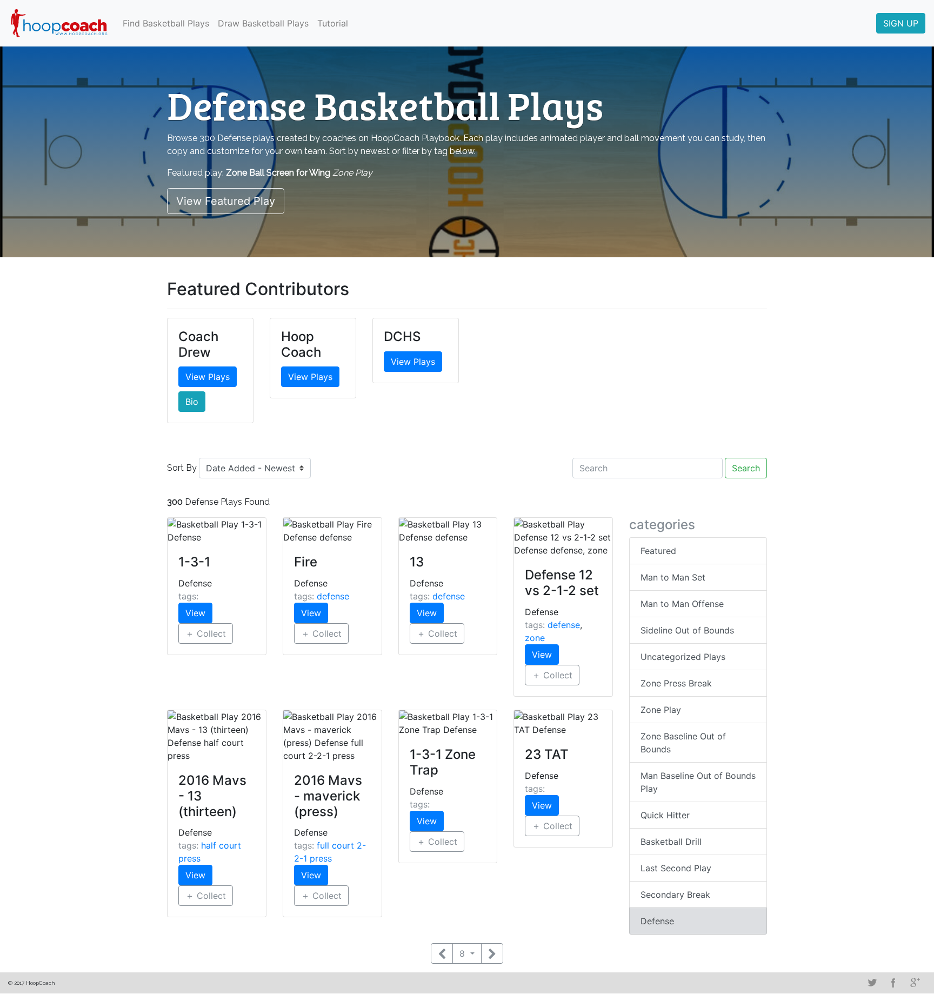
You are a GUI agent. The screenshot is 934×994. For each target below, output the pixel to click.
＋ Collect (205, 633)
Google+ (915, 982)
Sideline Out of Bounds (687, 630)
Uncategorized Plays (683, 656)
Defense (657, 921)
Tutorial (332, 23)
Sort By (182, 468)
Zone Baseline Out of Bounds (683, 743)
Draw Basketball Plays (263, 23)
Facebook (893, 982)
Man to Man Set (673, 577)
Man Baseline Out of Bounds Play (698, 782)
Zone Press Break (676, 683)
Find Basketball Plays (166, 23)
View (195, 613)
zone (535, 637)
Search (746, 468)
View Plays (207, 376)
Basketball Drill (671, 841)
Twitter (872, 982)
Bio (191, 401)
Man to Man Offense (682, 603)
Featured (658, 550)
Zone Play (661, 709)
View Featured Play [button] (225, 201)
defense (333, 596)
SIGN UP (900, 23)
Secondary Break (675, 894)
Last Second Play (676, 868)
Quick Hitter (665, 815)
